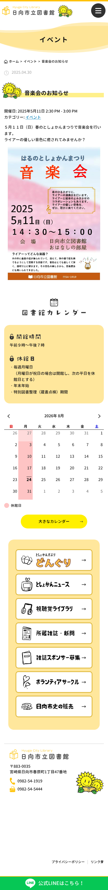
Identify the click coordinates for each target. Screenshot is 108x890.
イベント (33, 117)
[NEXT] (98, 416)
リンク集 (97, 862)
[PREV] (9, 416)
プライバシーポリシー (68, 862)
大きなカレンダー (54, 521)
